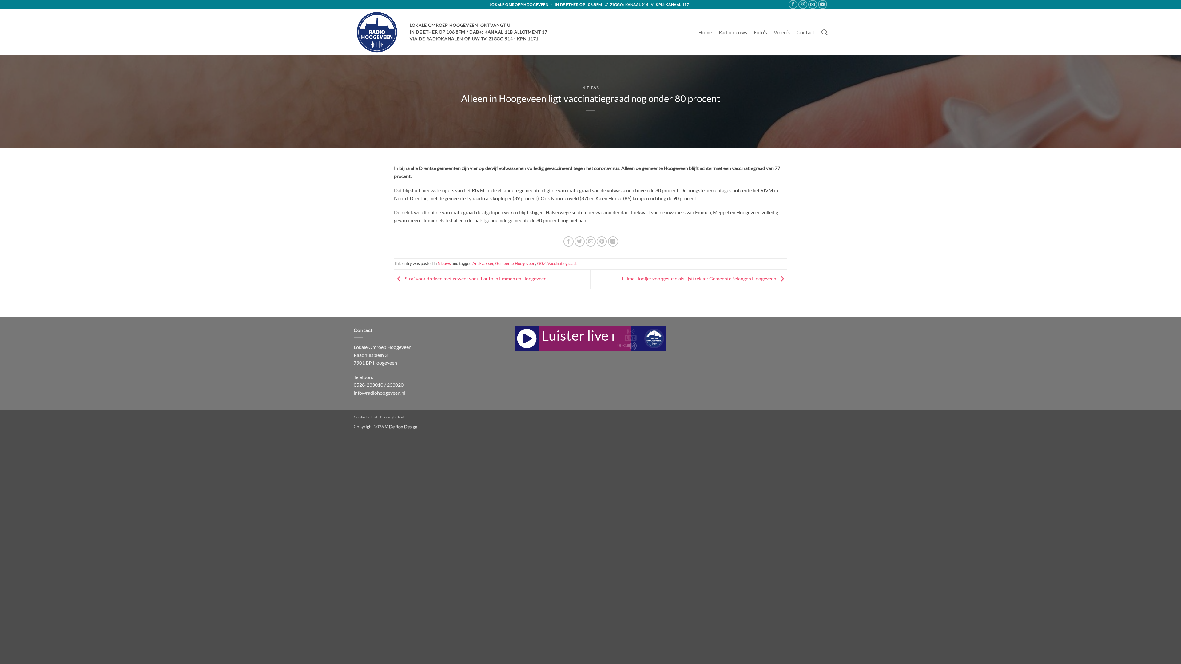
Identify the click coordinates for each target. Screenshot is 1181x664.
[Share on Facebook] (568, 241)
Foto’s (760, 32)
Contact (805, 32)
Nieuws (590, 87)
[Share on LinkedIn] (613, 241)
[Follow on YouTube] (822, 4)
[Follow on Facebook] (793, 4)
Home (705, 32)
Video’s (782, 32)
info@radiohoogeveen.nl (379, 393)
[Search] (824, 32)
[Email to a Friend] (591, 241)
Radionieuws (733, 32)
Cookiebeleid (365, 417)
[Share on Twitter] (580, 241)
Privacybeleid (392, 417)
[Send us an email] (812, 4)
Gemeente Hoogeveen (515, 263)
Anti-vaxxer (482, 263)
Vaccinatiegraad (561, 263)
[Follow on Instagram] (802, 4)
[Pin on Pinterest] (602, 241)
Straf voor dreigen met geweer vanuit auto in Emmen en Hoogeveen (475, 279)
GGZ (541, 263)
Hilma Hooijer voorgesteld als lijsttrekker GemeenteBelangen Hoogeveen (699, 279)
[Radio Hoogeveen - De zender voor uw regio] (377, 32)
